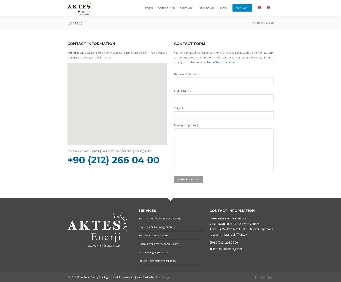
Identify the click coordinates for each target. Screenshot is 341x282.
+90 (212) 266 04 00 (225, 243)
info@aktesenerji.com (223, 62)
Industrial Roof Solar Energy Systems (160, 218)
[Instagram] (262, 277)
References (206, 7)
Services (186, 7)
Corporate (166, 7)
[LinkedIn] (270, 277)
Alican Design (162, 277)
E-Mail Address (183, 91)
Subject (178, 108)
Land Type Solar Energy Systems (157, 227)
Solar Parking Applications (153, 252)
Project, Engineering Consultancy (157, 260)
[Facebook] (255, 277)
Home (149, 7)
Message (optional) (186, 125)
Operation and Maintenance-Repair (159, 244)
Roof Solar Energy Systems (154, 235)
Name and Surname (186, 74)
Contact (242, 8)
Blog (223, 7)
